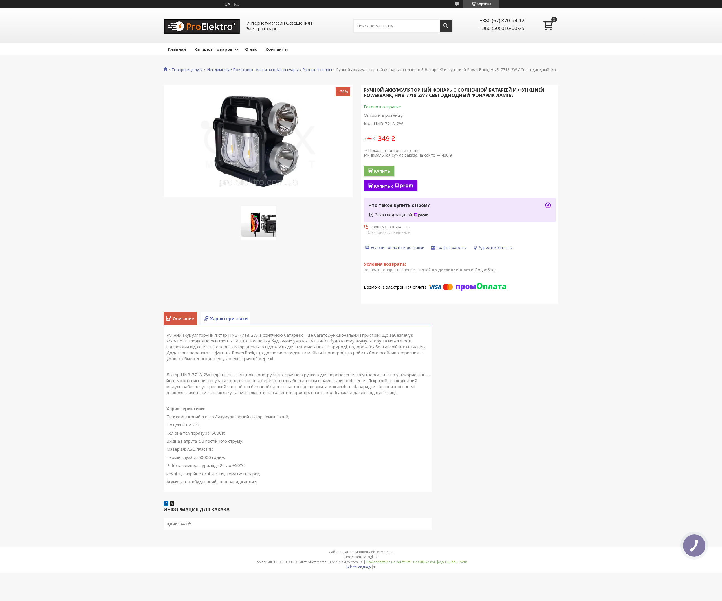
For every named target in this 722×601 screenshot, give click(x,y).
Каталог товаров (213, 49)
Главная (177, 49)
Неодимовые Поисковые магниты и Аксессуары (252, 69)
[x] (172, 504)
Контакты (276, 49)
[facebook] (166, 504)
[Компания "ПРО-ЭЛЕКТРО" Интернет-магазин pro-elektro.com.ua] (202, 25)
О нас (251, 49)
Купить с (383, 186)
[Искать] (446, 26)
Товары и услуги (187, 69)
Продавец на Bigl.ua (361, 556)
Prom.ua (386, 551)
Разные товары (317, 69)
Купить (382, 171)
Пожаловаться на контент (388, 562)
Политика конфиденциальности (440, 562)
